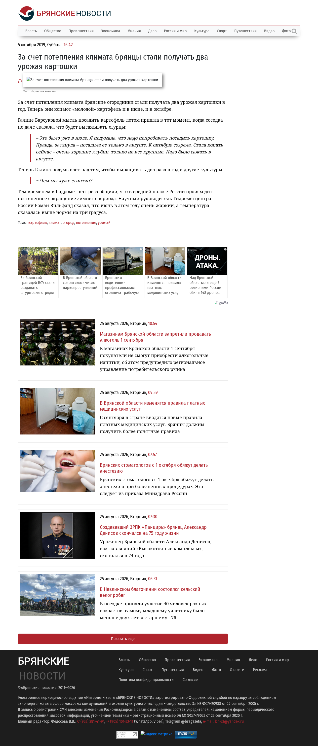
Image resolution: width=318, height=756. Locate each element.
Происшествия (81, 31)
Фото (216, 669)
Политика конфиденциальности (146, 679)
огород (68, 222)
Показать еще (123, 638)
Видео (269, 31)
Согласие (190, 679)
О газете (237, 669)
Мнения (134, 31)
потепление (86, 222)
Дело (152, 31)
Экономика (110, 31)
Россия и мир (175, 31)
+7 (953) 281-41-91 (90, 721)
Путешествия (245, 31)
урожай (104, 222)
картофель (37, 222)
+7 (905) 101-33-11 (119, 721)
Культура (201, 31)
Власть (31, 31)
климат (55, 222)
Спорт (222, 31)
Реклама (260, 669)
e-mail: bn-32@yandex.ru (223, 721)
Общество (52, 31)
